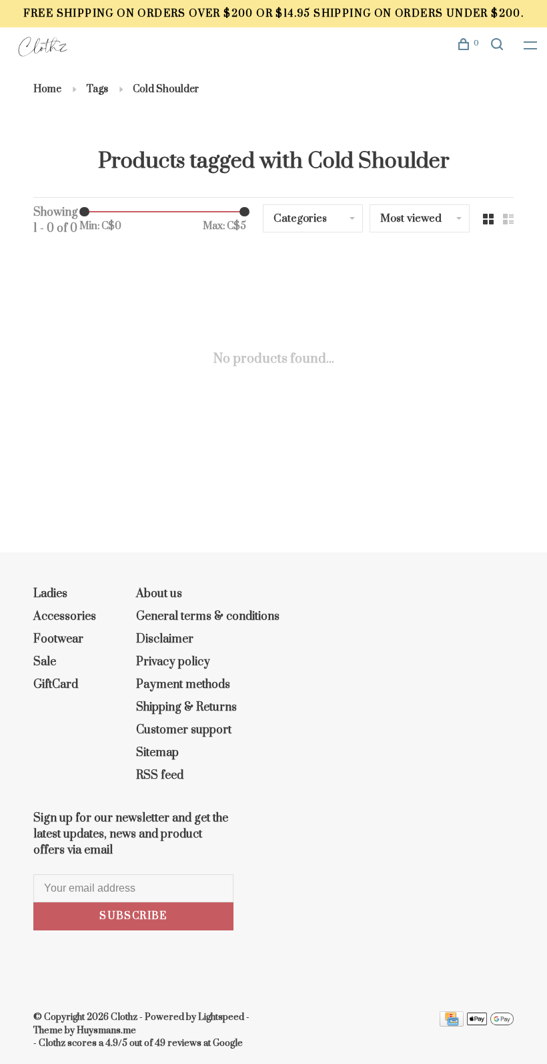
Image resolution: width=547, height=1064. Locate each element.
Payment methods (183, 684)
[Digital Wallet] (490, 1023)
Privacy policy (173, 662)
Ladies (50, 593)
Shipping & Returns (186, 707)
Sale (44, 662)
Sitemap (157, 752)
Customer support (183, 730)
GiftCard (55, 684)
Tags (97, 89)
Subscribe (133, 916)
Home (47, 89)
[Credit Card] (452, 1023)
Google (228, 1043)
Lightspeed (221, 1017)
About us (159, 593)
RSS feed (159, 775)
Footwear (58, 639)
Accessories (64, 616)
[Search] (499, 46)
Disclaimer (164, 639)
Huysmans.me (106, 1031)
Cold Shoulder (166, 89)
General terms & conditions (208, 616)
